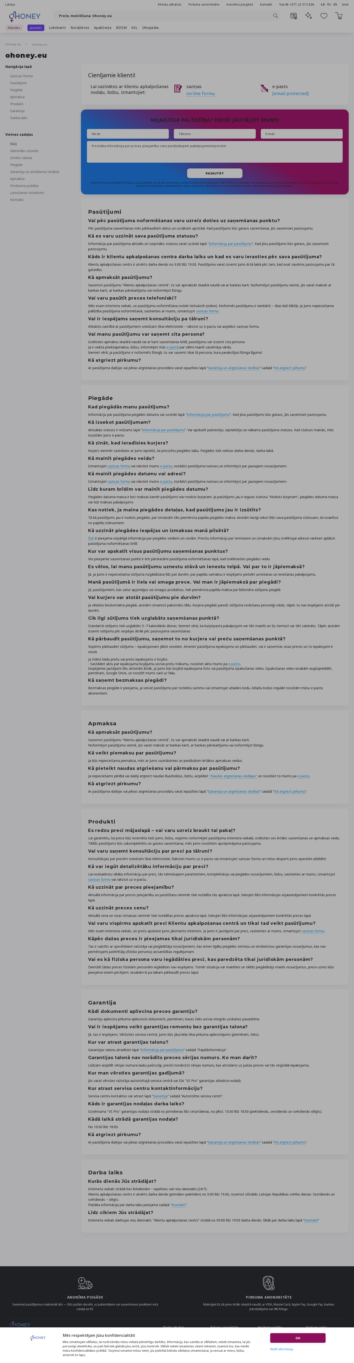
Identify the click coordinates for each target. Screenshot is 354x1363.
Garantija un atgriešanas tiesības (234, 368)
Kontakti (266, 4)
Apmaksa (17, 97)
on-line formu (200, 93)
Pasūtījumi (18, 83)
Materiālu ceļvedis (24, 150)
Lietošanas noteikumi (27, 192)
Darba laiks (18, 118)
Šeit (91, 538)
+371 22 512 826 (302, 4)
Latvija (10, 4)
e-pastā (173, 347)
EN (335, 4)
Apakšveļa (102, 27)
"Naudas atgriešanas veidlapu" (233, 776)
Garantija (17, 111)
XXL (134, 27)
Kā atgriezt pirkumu (289, 368)
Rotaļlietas (80, 27)
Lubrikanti (57, 27)
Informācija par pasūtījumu (230, 243)
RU (329, 4)
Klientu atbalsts (170, 4)
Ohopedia (150, 27)
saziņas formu (207, 311)
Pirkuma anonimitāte (204, 4)
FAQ (13, 143)
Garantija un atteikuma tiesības (34, 171)
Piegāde (16, 90)
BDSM (121, 27)
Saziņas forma (21, 76)
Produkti (16, 104)
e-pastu (166, 466)
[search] (275, 15)
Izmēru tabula (21, 157)
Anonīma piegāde (239, 4)
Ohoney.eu (13, 44)
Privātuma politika (24, 185)
